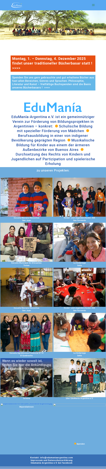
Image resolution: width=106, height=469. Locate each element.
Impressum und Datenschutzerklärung (52, 460)
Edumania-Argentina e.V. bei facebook (52, 463)
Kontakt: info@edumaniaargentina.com (51, 457)
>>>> (16, 68)
